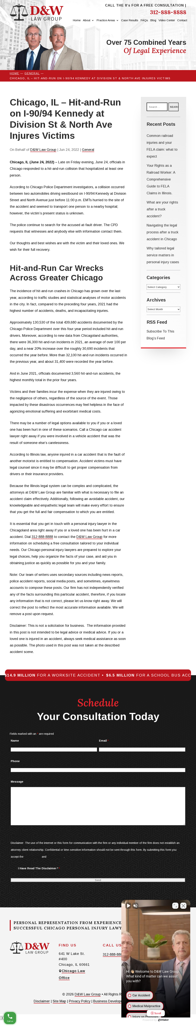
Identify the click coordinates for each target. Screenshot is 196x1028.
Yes (104, 521)
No (91, 521)
